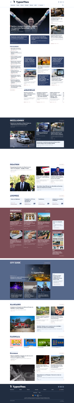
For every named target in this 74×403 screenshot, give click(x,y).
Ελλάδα (18, 5)
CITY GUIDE (15, 263)
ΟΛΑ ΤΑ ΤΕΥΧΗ (61, 255)
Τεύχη (40, 392)
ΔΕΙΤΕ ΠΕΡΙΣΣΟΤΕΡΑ (47, 262)
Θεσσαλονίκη (13, 5)
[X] (63, 2)
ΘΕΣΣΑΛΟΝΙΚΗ (17, 120)
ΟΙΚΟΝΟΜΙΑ (15, 211)
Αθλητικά (31, 5)
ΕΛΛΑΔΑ (14, 353)
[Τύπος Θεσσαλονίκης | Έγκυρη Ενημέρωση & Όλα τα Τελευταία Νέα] (21, 2)
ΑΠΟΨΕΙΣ (14, 196)
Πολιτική (22, 5)
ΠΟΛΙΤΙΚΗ (14, 164)
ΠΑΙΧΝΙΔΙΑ (15, 336)
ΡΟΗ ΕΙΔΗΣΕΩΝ (14, 46)
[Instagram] (61, 2)
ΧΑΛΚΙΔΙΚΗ (15, 304)
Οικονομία (26, 5)
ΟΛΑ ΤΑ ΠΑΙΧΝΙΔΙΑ (61, 336)
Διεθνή (35, 5)
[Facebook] (59, 2)
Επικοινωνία (35, 392)
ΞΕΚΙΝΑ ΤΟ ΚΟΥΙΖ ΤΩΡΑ (57, 284)
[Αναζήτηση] (63, 5)
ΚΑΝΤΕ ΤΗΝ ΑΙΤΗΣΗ (56, 227)
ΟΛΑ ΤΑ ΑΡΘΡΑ (61, 120)
